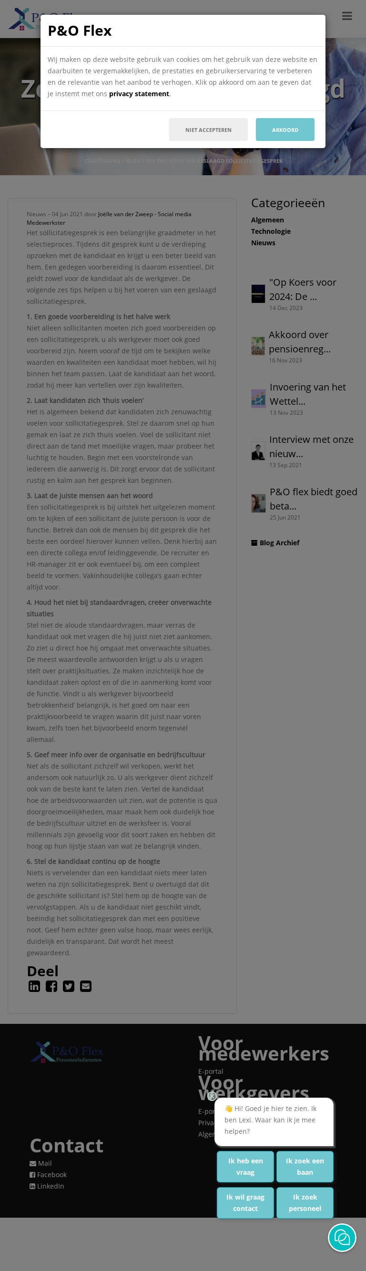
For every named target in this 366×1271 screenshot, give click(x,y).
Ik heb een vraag (245, 1166)
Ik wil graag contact (245, 1202)
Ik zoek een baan (305, 1166)
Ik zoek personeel (305, 1202)
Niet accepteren (208, 129)
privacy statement (139, 93)
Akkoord (285, 129)
